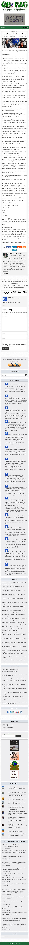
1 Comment (21, 36)
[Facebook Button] (23, 27)
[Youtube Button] (25, 27)
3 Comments (8, 894)
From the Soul (14, 31)
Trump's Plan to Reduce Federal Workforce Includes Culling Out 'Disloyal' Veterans (16, 808)
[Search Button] (27, 27)
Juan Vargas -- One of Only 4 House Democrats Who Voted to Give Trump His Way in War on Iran (17, 813)
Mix (24, 247)
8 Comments (8, 916)
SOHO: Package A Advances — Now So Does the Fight (14, 897)
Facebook (9, 247)
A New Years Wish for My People (14, 34)
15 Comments (7, 848)
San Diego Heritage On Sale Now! (10, 671)
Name (3, 333)
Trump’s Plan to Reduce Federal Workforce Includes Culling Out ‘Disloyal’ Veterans (16, 398)
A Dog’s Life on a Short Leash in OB (10, 669)
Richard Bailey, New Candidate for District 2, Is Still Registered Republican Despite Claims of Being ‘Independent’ (15, 424)
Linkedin (14, 247)
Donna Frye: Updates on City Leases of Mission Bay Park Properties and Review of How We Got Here (17, 794)
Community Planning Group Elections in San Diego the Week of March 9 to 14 (17, 835)
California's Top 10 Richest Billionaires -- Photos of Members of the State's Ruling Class (17, 826)
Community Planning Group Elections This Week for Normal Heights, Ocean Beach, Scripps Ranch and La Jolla (14, 926)
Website (5, 273)
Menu (4, 27)
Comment (4, 316)
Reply (4, 305)
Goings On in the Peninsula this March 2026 (13, 622)
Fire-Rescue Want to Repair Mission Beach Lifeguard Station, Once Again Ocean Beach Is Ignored (13, 698)
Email (15, 249)
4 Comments (7, 859)
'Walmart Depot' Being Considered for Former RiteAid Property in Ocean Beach (17, 788)
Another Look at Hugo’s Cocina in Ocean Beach (13, 678)
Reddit (20, 247)
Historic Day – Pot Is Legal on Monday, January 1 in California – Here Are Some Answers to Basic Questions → (14, 281)
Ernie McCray (6, 36)
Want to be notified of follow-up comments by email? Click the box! (14, 345)
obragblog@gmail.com (7, 727)
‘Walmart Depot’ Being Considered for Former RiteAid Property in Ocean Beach (16, 449)
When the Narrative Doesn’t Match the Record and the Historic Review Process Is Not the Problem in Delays (14, 634)
